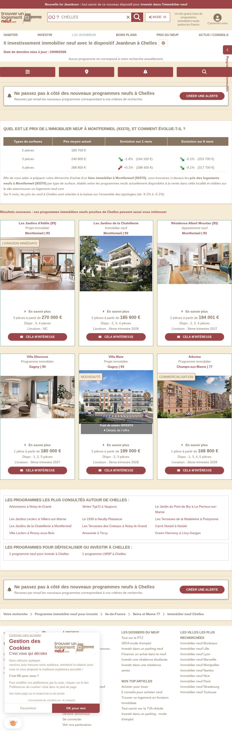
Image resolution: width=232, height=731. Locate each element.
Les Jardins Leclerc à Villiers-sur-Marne (37, 519)
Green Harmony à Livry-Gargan (178, 533)
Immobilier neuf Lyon (195, 654)
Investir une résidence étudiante (144, 659)
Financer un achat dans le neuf (143, 654)
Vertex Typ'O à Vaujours (99, 506)
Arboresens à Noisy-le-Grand (30, 506)
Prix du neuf (168, 35)
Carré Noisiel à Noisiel (171, 526)
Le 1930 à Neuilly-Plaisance (102, 519)
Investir (45, 35)
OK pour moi (76, 708)
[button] (13, 723)
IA (159, 17)
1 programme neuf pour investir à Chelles (39, 554)
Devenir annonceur (76, 714)
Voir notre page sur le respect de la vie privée (37, 693)
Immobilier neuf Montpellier (199, 665)
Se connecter (72, 719)
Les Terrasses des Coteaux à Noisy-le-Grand (114, 526)
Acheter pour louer (134, 686)
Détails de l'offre (117, 430)
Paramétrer (28, 708)
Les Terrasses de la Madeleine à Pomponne (186, 519)
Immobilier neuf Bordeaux (198, 643)
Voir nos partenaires (77, 724)
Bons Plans (126, 35)
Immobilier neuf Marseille (198, 659)
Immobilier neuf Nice (195, 676)
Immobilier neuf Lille (194, 648)
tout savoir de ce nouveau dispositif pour (116, 4)
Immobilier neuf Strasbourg (199, 686)
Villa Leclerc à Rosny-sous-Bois (31, 533)
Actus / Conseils (213, 35)
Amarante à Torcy (95, 533)
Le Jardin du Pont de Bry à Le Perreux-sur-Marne (186, 509)
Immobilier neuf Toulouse (198, 692)
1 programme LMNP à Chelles (104, 554)
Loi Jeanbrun (84, 35)
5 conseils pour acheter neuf (141, 692)
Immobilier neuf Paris (195, 681)
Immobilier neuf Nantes (197, 670)
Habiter (11, 35)
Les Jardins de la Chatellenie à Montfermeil (40, 526)
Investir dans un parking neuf (142, 648)
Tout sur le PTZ (132, 638)
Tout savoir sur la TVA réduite (142, 708)
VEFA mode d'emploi (136, 643)
